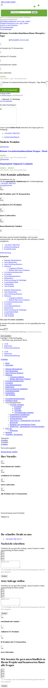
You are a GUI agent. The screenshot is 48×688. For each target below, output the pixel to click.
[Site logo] (9, 9)
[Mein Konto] (42, 6)
